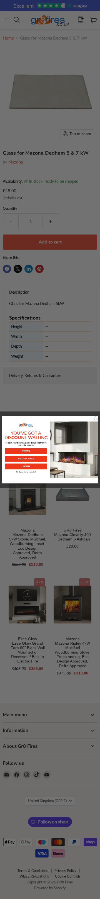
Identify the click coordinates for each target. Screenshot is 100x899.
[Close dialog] (95, 418)
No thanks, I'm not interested (26, 472)
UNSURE (26, 466)
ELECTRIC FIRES (26, 458)
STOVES (26, 450)
